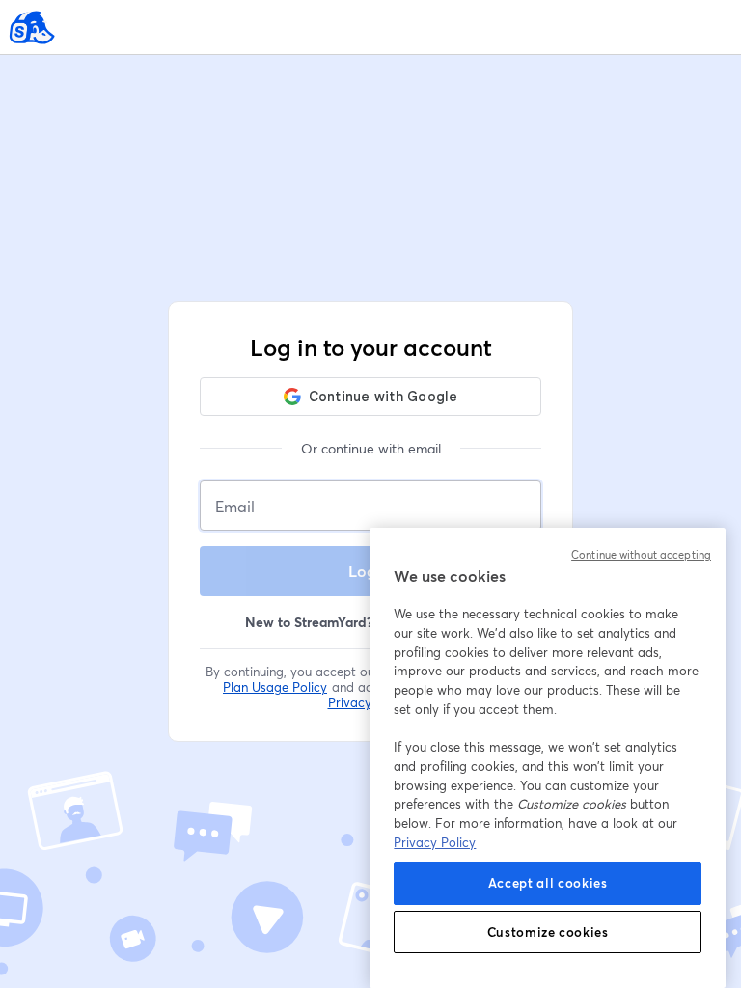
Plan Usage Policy (275, 687)
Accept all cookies (548, 883)
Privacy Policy (435, 842)
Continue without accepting (641, 555)
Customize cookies (548, 932)
